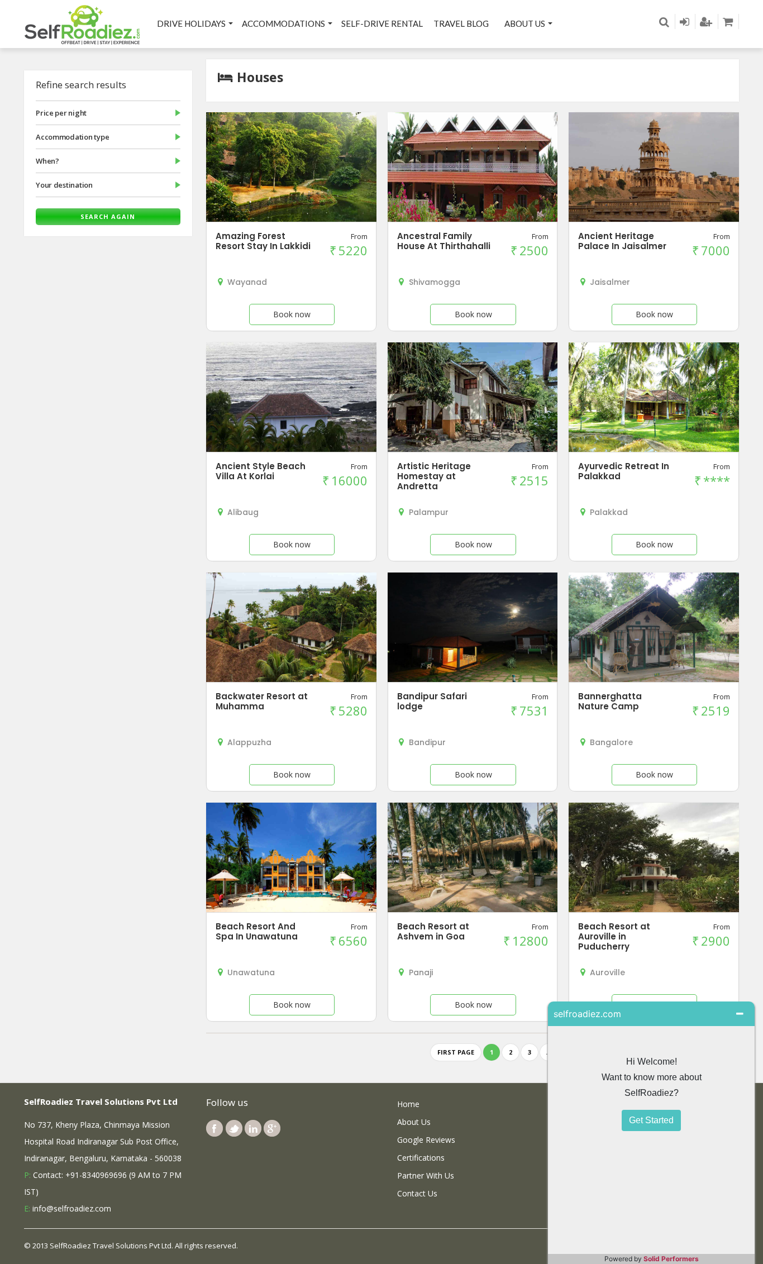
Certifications (421, 1157)
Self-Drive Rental (382, 23)
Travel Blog (461, 23)
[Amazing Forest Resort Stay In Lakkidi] (291, 169)
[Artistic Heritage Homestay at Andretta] (472, 399)
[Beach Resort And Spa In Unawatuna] (291, 859)
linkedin (253, 1128)
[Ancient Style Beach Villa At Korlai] (291, 399)
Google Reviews (426, 1139)
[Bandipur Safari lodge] (472, 629)
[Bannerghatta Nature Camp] (653, 636)
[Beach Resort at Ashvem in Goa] (472, 859)
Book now (292, 314)
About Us (524, 23)
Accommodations (283, 23)
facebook (214, 1128)
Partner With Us (425, 1175)
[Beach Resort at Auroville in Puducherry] (653, 859)
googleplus (272, 1128)
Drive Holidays (191, 23)
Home (408, 1104)
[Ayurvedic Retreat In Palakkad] (653, 399)
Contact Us (417, 1193)
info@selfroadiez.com (71, 1208)
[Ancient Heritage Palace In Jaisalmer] (653, 169)
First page (455, 1052)
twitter (234, 1128)
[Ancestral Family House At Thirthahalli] (472, 169)
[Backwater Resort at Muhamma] (291, 629)
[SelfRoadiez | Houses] (82, 24)
